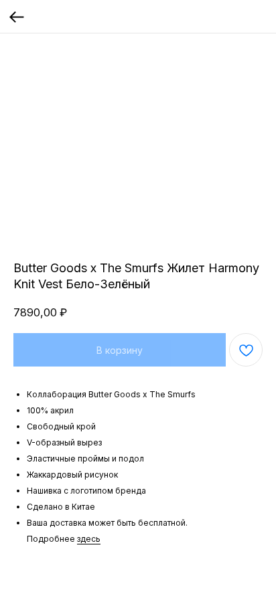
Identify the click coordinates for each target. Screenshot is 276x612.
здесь (88, 539)
